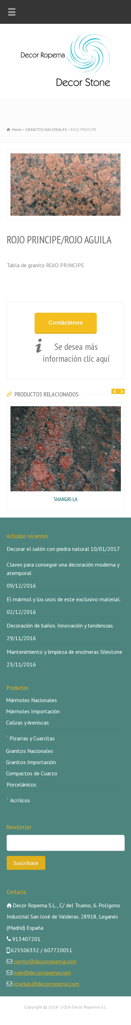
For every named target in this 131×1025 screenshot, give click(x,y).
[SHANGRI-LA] (10, 407)
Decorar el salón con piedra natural (48, 548)
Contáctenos (66, 323)
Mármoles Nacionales (31, 700)
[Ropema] (65, 84)
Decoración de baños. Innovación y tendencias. (60, 625)
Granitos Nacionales (29, 750)
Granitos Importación (31, 762)
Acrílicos (20, 800)
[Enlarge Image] (10, 154)
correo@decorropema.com (45, 961)
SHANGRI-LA (66, 499)
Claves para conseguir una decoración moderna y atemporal (63, 568)
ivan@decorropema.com (42, 972)
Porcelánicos (21, 784)
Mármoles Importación (33, 711)
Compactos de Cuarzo (31, 773)
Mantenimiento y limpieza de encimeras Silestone (64, 651)
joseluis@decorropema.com (46, 983)
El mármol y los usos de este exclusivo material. (64, 599)
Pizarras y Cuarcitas (32, 738)
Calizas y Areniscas (27, 722)
